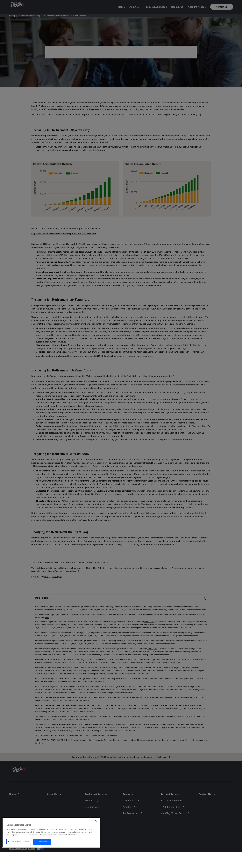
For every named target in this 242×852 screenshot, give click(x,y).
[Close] (96, 821)
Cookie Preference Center (18, 842)
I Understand (42, 842)
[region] (51, 833)
